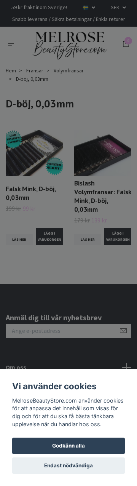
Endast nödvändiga (68, 465)
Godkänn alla (68, 446)
